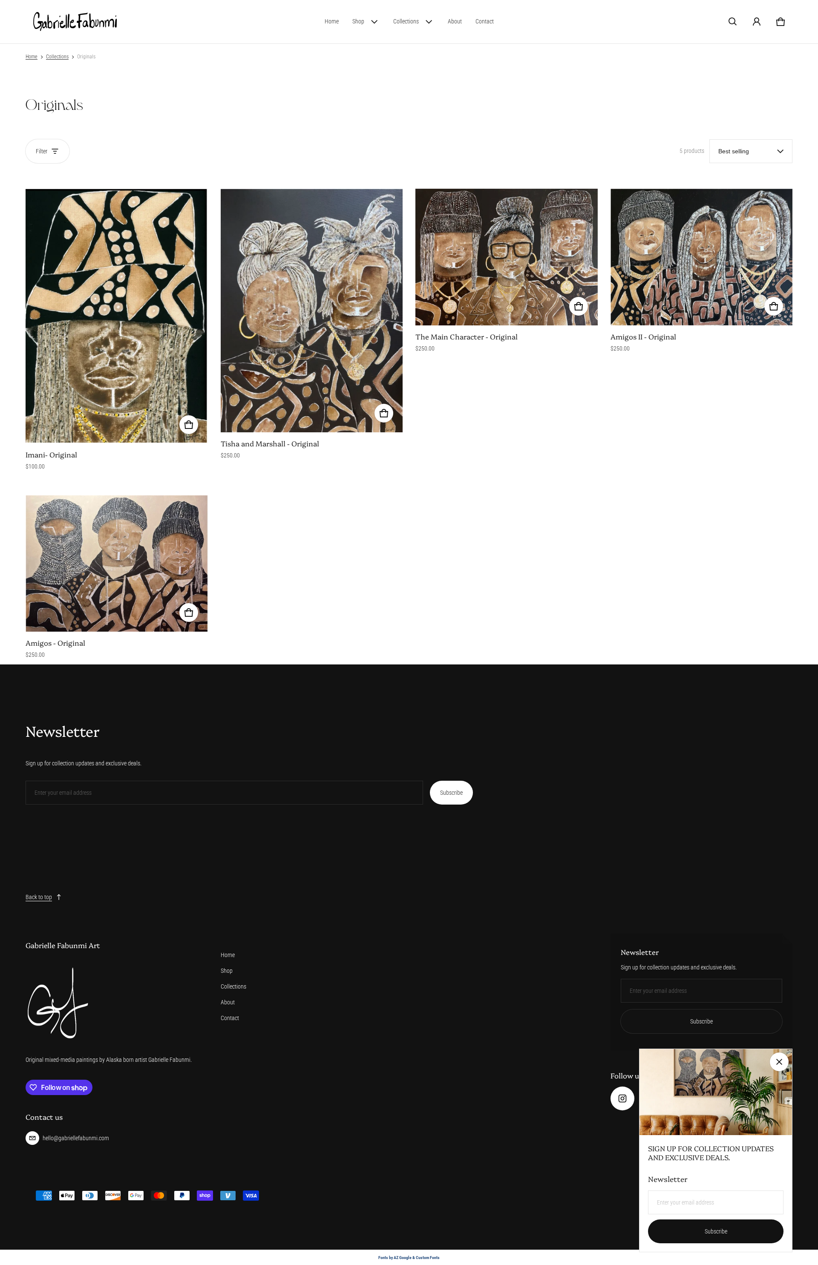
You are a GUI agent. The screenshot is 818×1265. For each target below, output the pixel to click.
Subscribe (451, 792)
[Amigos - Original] (117, 563)
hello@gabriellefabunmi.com (76, 1138)
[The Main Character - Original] (506, 257)
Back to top (39, 897)
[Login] (757, 22)
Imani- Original (51, 454)
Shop (358, 21)
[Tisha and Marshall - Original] (312, 310)
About (455, 21)
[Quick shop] (188, 424)
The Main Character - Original (466, 336)
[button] (733, 22)
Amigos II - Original (643, 336)
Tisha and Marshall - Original (270, 443)
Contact (484, 21)
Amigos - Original (55, 642)
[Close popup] (779, 1061)
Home (332, 21)
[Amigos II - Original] (702, 257)
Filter (41, 151)
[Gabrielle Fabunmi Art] (75, 22)
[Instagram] (622, 1098)
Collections (406, 21)
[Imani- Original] (117, 316)
